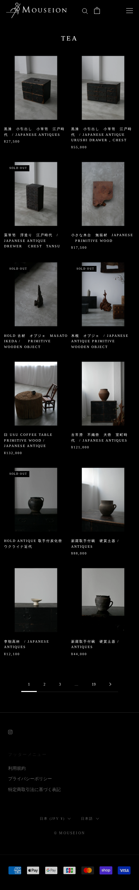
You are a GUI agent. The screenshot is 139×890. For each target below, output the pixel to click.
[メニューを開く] (129, 10)
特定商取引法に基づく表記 (34, 789)
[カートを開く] (97, 10)
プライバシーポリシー (30, 778)
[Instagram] (10, 731)
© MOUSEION (69, 833)
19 (94, 684)
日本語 (87, 818)
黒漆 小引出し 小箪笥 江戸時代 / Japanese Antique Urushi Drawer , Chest (101, 134)
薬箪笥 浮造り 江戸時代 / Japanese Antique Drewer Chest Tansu (32, 240)
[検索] (85, 11)
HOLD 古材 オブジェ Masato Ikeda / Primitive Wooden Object (36, 341)
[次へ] (110, 684)
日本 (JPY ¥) (52, 818)
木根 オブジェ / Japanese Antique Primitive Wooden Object (100, 341)
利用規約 (17, 768)
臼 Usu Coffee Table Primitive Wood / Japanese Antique (28, 440)
